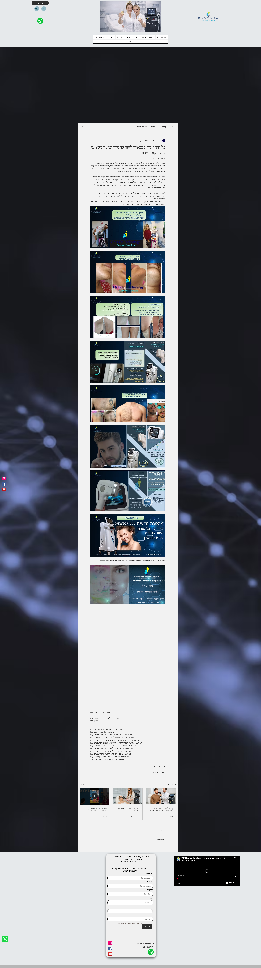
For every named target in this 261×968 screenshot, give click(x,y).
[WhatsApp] (5, 939)
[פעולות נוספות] (91, 141)
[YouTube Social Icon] (4, 489)
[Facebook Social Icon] (4, 484)
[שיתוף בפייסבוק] (164, 766)
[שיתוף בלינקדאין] (154, 766)
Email (151, 898)
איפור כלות (154, 127)
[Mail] (36, 8)
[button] (162, 37)
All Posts (173, 127)
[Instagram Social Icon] (4, 478)
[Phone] (43, 8)
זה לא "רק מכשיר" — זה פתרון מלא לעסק (129, 809)
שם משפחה (149, 881)
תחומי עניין (149, 908)
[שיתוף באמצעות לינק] (149, 766)
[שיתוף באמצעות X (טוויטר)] (159, 766)
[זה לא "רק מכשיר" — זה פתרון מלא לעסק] (127, 796)
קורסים (164, 127)
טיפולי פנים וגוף (142, 127)
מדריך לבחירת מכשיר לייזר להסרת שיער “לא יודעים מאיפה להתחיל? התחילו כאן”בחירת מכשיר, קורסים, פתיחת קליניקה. (161, 809)
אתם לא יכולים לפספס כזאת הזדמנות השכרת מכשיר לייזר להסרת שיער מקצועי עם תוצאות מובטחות (95, 809)
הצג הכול (82, 784)
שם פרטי (150, 873)
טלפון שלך (150, 889)
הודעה (151, 915)
